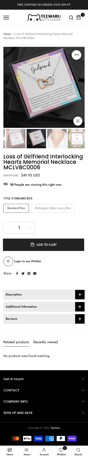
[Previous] (10, 87)
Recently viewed (45, 342)
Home (7, 34)
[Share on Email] (35, 273)
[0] (78, 17)
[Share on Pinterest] (29, 273)
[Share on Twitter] (23, 273)
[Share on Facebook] (17, 273)
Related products (16, 342)
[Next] (77, 87)
